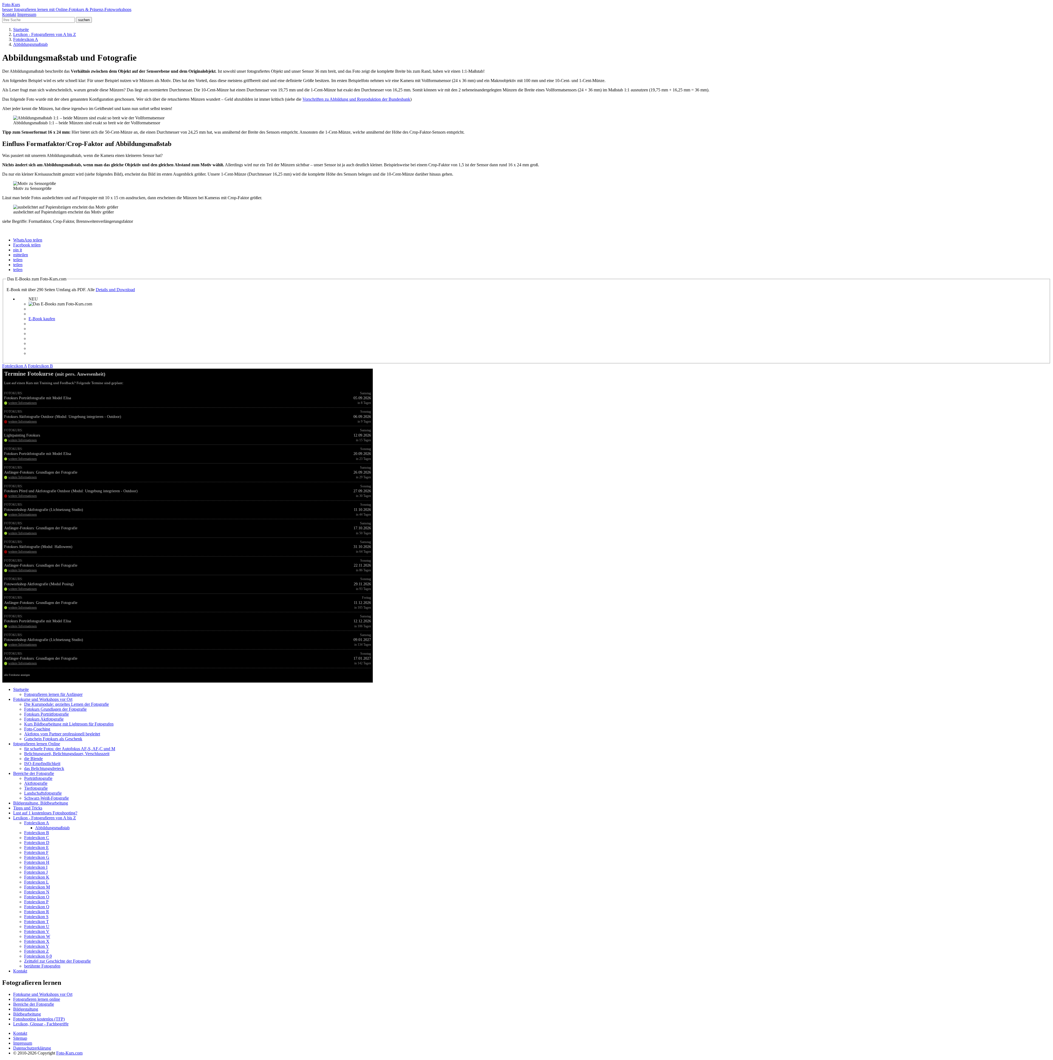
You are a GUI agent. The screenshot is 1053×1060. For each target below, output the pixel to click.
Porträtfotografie (38, 778)
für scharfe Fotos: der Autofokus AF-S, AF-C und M (69, 748)
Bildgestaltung (25, 1009)
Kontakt (9, 14)
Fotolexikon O (36, 897)
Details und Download (115, 289)
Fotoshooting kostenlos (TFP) (39, 1019)
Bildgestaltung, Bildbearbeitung (40, 803)
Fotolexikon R (36, 911)
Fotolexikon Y (36, 946)
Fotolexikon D (36, 842)
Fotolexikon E (36, 847)
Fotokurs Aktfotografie (44, 719)
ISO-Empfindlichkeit (42, 763)
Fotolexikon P (36, 901)
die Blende (33, 758)
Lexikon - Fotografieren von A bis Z (44, 818)
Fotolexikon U (36, 926)
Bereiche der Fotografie (33, 773)
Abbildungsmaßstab (52, 827)
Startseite (21, 689)
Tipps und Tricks (27, 808)
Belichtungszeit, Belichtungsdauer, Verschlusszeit (66, 753)
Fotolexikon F (36, 852)
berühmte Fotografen (42, 966)
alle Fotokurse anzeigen (17, 674)
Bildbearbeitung (27, 1014)
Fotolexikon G (36, 857)
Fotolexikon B (36, 832)
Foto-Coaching (37, 729)
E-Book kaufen (42, 318)
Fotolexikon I (35, 867)
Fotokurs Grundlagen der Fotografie (55, 709)
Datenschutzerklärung (32, 1048)
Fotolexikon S (36, 916)
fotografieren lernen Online (36, 743)
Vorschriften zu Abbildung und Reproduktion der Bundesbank (356, 99)
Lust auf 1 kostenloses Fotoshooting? (45, 813)
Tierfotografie (36, 788)
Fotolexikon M (37, 887)
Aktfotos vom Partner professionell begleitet (62, 734)
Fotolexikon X (36, 941)
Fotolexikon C (36, 837)
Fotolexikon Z (36, 951)
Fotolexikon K (36, 877)
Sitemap (20, 1038)
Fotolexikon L (36, 882)
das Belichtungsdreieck (44, 768)
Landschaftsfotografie (43, 793)
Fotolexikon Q (36, 906)
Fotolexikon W (37, 936)
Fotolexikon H (36, 862)
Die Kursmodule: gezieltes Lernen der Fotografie (66, 704)
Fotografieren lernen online (36, 999)
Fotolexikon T (36, 921)
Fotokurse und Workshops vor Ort (42, 699)
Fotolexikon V (36, 931)
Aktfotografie (35, 783)
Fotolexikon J (36, 872)
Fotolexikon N (36, 892)
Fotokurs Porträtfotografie (46, 714)
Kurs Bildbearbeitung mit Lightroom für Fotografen (69, 724)
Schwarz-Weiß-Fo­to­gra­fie (46, 798)
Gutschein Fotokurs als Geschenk (53, 738)
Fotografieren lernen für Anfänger (53, 694)
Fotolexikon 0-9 (38, 956)
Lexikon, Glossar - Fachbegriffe (41, 1024)
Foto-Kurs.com (69, 1053)
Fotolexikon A (36, 822)
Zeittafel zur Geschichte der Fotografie (57, 961)
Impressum (26, 14)
